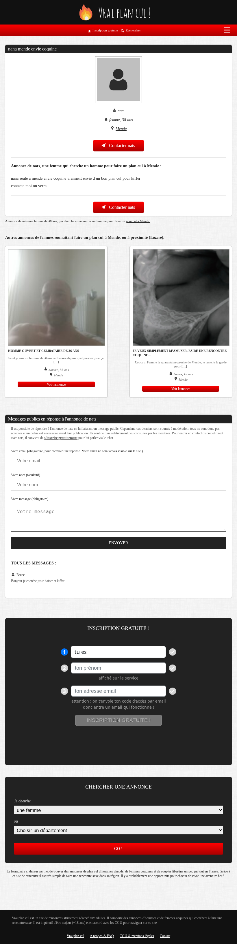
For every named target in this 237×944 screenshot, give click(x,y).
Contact (165, 936)
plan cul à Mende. (138, 221)
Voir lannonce (56, 384)
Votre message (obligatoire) (29, 499)
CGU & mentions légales (137, 936)
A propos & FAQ (102, 936)
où (16, 821)
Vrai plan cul (75, 936)
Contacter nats (121, 145)
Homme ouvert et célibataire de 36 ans (43, 350)
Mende (121, 129)
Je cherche (22, 801)
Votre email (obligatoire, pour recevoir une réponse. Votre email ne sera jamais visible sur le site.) (77, 451)
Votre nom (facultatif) (25, 475)
